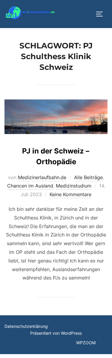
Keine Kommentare (70, 194)
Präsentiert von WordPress (56, 333)
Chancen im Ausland (30, 186)
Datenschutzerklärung (26, 326)
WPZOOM (86, 342)
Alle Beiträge (88, 177)
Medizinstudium (73, 186)
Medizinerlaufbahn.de (42, 177)
